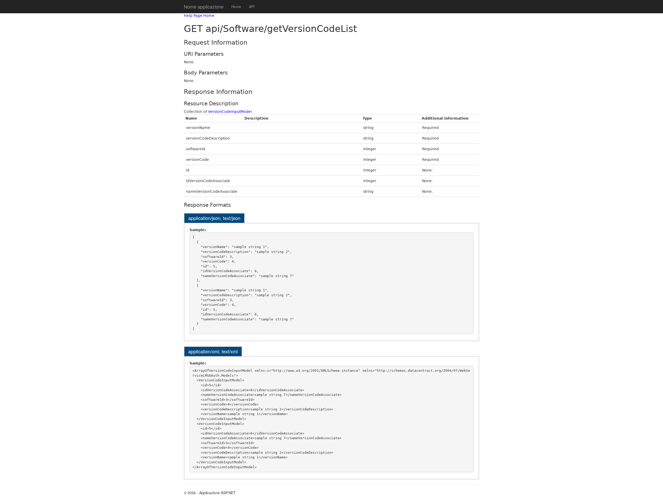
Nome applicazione (204, 6)
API (252, 6)
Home (236, 6)
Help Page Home (199, 15)
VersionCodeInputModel (230, 111)
